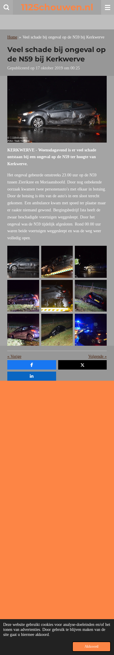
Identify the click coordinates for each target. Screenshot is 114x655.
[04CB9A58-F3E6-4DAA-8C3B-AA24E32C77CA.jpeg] (23, 330)
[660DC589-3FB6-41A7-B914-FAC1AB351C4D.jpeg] (91, 296)
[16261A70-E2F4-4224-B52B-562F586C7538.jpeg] (57, 330)
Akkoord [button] (91, 646)
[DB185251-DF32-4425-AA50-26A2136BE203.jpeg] (23, 296)
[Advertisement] (57, 442)
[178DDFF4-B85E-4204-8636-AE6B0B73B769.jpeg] (57, 262)
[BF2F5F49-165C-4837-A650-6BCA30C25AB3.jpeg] (91, 330)
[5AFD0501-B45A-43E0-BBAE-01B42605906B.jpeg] (23, 262)
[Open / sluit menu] (107, 7)
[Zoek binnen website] (6, 7)
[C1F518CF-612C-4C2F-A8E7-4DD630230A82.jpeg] (91, 262)
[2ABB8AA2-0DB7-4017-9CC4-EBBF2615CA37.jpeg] (57, 296)
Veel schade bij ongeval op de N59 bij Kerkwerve (63, 37)
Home (12, 37)
